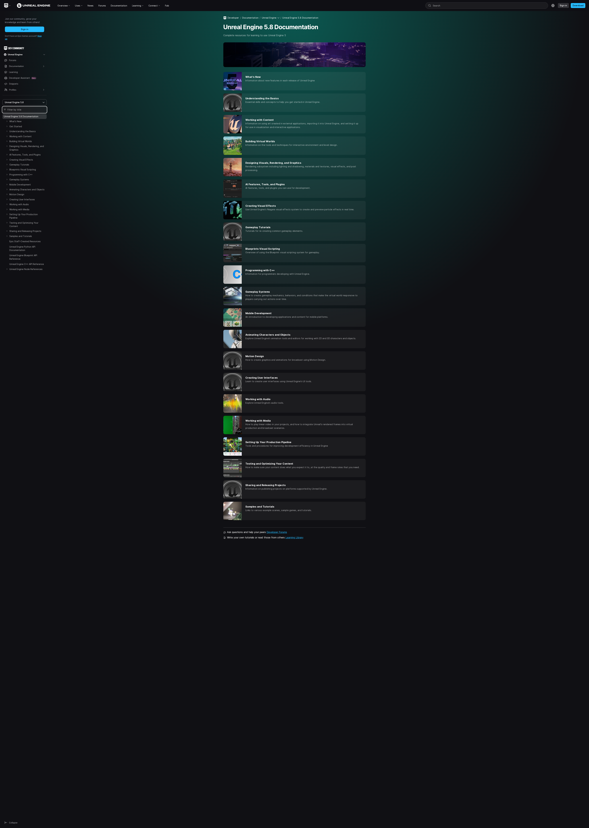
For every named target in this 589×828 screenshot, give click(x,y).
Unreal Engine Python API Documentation (22, 248)
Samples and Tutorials (20, 236)
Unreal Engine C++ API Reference (26, 264)
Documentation (250, 17)
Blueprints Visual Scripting (22, 169)
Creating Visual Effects (21, 159)
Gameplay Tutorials (19, 164)
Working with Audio (19, 204)
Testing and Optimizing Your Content (23, 224)
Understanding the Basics (22, 131)
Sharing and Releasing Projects (25, 231)
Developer (233, 17)
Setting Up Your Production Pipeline (23, 216)
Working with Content (20, 136)
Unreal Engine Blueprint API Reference (23, 257)
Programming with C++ (21, 174)
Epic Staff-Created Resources (25, 241)
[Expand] (7, 121)
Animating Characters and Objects (26, 189)
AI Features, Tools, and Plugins (25, 154)
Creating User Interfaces (22, 199)
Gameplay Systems (19, 179)
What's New (15, 121)
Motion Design (16, 194)
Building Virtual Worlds (20, 141)
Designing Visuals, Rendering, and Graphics (26, 148)
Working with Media (19, 209)
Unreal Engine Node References (25, 269)
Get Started (15, 126)
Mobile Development (20, 184)
